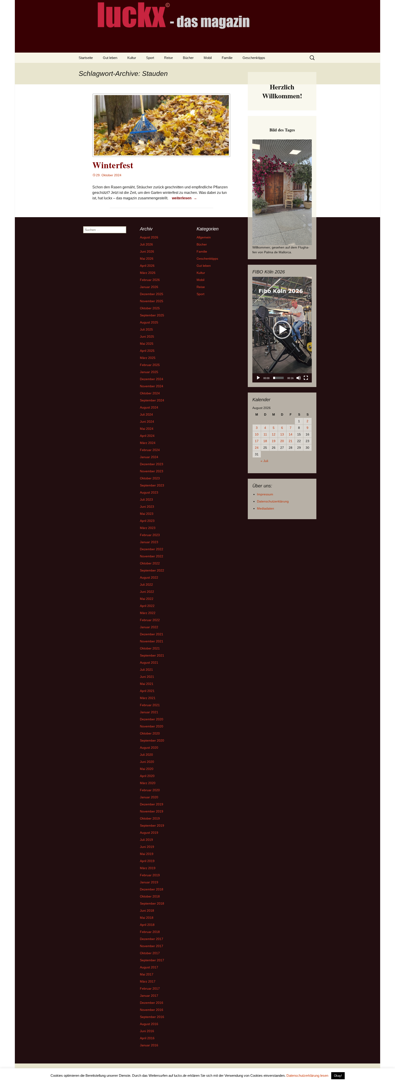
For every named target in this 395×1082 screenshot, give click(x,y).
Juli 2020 (146, 754)
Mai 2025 (146, 343)
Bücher (188, 58)
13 (282, 434)
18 (265, 441)
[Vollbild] (306, 378)
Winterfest (112, 165)
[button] (282, 330)
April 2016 (147, 1038)
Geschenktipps (254, 58)
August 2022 (149, 577)
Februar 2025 (150, 365)
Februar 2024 (150, 450)
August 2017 (149, 967)
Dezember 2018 (151, 889)
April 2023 (147, 521)
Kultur (131, 58)
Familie (227, 58)
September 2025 (152, 315)
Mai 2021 (146, 684)
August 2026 (149, 237)
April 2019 (147, 861)
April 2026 (147, 265)
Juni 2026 (147, 251)
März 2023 (147, 528)
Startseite (86, 58)
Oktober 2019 (150, 818)
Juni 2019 (147, 847)
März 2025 (147, 358)
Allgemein (204, 237)
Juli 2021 (146, 669)
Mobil (208, 58)
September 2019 (152, 825)
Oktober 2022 (150, 563)
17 (257, 441)
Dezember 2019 (151, 804)
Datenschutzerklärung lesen (307, 1075)
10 (257, 434)
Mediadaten (265, 508)
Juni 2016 (147, 1031)
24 (257, 447)
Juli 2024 (146, 414)
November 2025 (151, 301)
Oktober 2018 (150, 896)
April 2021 (147, 691)
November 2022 (151, 556)
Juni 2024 (147, 421)
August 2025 (149, 322)
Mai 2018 (146, 917)
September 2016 (152, 1017)
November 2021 (151, 641)
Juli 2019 (146, 840)
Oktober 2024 (150, 393)
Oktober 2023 (150, 478)
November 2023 (151, 471)
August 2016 (149, 1024)
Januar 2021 (149, 712)
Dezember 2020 (151, 719)
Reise (168, 58)
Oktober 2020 (150, 733)
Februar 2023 (150, 535)
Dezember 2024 (151, 379)
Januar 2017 (149, 995)
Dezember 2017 (151, 939)
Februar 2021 (150, 705)
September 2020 (152, 740)
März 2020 (147, 783)
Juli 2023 (146, 499)
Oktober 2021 (150, 648)
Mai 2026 (146, 258)
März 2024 (147, 443)
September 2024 (152, 400)
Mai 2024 (146, 428)
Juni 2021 (147, 677)
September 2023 (152, 485)
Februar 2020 (150, 790)
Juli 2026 (146, 244)
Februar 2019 (150, 875)
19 (273, 441)
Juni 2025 (147, 336)
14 (290, 434)
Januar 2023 (149, 542)
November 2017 (151, 946)
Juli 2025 (146, 329)
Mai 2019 (146, 854)
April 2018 (147, 925)
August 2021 (149, 662)
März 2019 (147, 868)
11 (265, 434)
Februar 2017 (150, 988)
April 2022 (147, 606)
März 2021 (147, 698)
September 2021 (152, 655)
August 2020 (149, 747)
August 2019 (149, 832)
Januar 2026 (149, 287)
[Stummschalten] (298, 378)
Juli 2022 (146, 584)
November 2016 (151, 1010)
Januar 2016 (149, 1045)
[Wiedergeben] (258, 378)
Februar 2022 (150, 620)
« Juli (264, 461)
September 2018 (152, 903)
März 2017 (147, 981)
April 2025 (147, 351)
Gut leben (110, 58)
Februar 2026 (150, 280)
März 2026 (147, 273)
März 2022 (147, 613)
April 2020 (147, 776)
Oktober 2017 (150, 953)
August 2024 (149, 407)
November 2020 (151, 726)
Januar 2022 (149, 627)
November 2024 (151, 386)
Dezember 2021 (151, 634)
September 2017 (152, 960)
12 (273, 434)
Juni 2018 (147, 910)
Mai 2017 (146, 974)
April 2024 (147, 436)
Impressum (265, 494)
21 (290, 441)
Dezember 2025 (151, 294)
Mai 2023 (146, 514)
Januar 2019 (149, 882)
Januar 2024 (149, 457)
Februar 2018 (150, 932)
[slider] (278, 378)
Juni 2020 (147, 762)
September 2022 (152, 570)
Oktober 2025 (150, 308)
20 (282, 441)
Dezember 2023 (151, 464)
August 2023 (149, 492)
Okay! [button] (338, 1075)
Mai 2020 (146, 769)
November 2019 (151, 811)
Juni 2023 (147, 506)
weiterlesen (184, 198)
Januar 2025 (149, 372)
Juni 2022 (147, 591)
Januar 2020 (149, 797)
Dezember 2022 (151, 549)
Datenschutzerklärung (273, 501)
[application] (282, 329)
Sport (150, 58)
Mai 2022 (146, 599)
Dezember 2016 (151, 1003)
